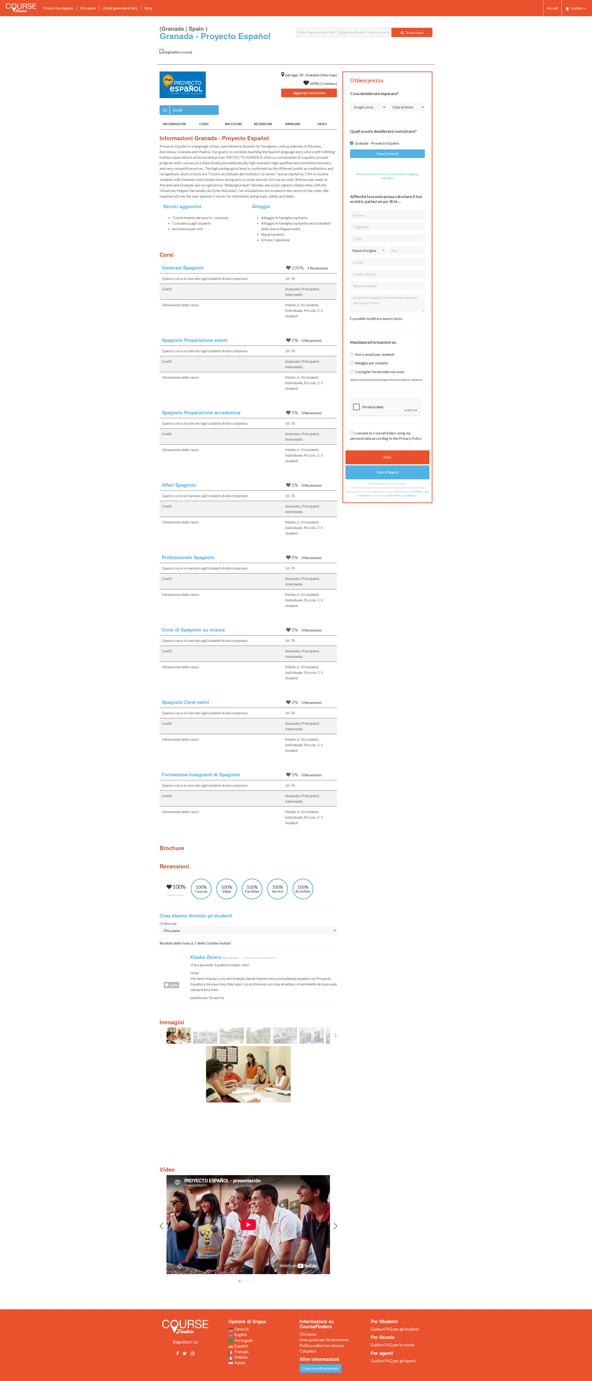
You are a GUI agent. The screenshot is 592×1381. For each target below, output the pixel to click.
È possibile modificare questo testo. (376, 319)
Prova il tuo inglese (58, 8)
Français (241, 1351)
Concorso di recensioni (320, 1368)
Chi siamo (88, 8)
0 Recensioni (311, 340)
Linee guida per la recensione (324, 1339)
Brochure (233, 124)
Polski (239, 1362)
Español (240, 1346)
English (240, 1334)
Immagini (292, 124)
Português (243, 1340)
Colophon (307, 1351)
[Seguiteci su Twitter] (184, 1353)
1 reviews (328, 83)
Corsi (204, 124)
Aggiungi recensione (309, 92)
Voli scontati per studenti (374, 354)
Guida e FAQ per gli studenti (395, 1329)
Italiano (577, 8)
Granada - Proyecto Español (377, 143)
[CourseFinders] (21, 8)
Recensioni (263, 124)
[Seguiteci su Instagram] (192, 1353)
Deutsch (241, 1329)
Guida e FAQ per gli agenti (393, 1360)
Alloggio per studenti (371, 363)
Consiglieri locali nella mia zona (379, 371)
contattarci (410, 495)
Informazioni (174, 124)
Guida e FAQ (393, 495)
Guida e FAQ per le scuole (392, 1344)
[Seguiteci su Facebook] (177, 1353)
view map (328, 75)
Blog (148, 8)
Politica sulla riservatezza (321, 1345)
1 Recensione (317, 268)
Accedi (552, 8)
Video (322, 124)
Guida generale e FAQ (120, 8)
